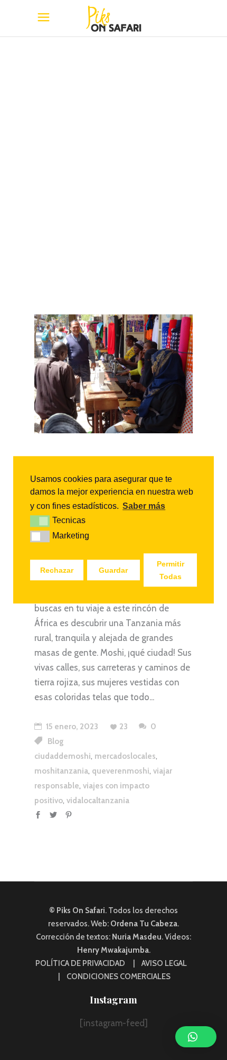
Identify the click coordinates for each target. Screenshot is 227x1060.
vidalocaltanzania (98, 800)
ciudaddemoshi (62, 756)
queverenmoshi (120, 771)
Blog (56, 741)
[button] (195, 1036)
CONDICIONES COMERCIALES (119, 976)
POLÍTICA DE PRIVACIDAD (80, 963)
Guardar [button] (113, 570)
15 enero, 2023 (71, 726)
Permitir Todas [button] (170, 570)
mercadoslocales (125, 756)
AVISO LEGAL (164, 963)
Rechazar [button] (56, 570)
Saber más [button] (143, 505)
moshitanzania (61, 771)
